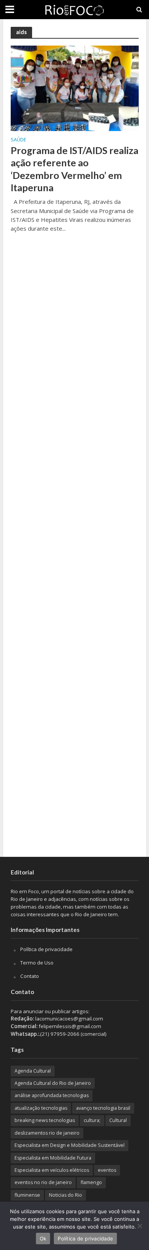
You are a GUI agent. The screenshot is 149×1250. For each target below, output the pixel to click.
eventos (107, 1170)
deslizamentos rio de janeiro (47, 1133)
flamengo (91, 1182)
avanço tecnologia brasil (103, 1108)
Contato (29, 976)
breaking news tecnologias (45, 1120)
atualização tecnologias (41, 1108)
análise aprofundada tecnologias (52, 1095)
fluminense (27, 1195)
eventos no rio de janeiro (43, 1182)
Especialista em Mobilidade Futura (53, 1158)
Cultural (118, 1120)
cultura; (92, 1120)
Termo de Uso (36, 962)
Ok (43, 1238)
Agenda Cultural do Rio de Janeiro (53, 1083)
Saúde (18, 140)
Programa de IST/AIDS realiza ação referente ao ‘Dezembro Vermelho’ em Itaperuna (74, 168)
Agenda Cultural (33, 1071)
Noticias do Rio (65, 1195)
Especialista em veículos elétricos (52, 1170)
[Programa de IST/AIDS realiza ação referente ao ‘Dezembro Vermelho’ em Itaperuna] (75, 88)
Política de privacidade (46, 949)
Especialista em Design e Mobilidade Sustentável (70, 1145)
